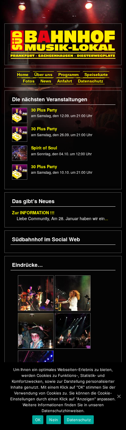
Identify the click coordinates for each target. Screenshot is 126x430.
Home (22, 74)
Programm (68, 74)
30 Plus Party (44, 110)
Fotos (29, 81)
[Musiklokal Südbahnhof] (63, 44)
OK (38, 419)
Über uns (43, 74)
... (106, 218)
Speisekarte (96, 74)
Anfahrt (64, 81)
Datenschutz (90, 81)
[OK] (119, 396)
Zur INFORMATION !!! (33, 212)
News (45, 81)
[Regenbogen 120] (36, 330)
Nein (53, 419)
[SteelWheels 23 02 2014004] (73, 330)
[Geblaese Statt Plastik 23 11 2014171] (73, 293)
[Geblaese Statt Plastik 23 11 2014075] (36, 293)
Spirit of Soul (44, 148)
